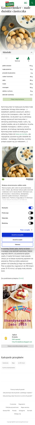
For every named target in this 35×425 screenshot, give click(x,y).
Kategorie (22, 410)
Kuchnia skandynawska (9, 367)
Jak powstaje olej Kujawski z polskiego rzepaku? (17, 392)
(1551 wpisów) (16, 339)
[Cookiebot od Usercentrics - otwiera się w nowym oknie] (26, 179)
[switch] (30, 213)
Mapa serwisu (25, 407)
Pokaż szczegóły (25, 230)
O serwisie (13, 404)
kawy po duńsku (22, 134)
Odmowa (17, 244)
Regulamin (22, 404)
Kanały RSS (6, 410)
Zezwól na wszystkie (17, 235)
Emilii (21, 278)
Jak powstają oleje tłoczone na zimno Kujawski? (17, 396)
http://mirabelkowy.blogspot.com (22, 342)
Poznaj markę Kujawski (17, 389)
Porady (14, 410)
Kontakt (29, 410)
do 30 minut (21, 363)
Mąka (13, 363)
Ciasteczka (5, 363)
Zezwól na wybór (17, 239)
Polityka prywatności (12, 407)
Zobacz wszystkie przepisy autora (17, 346)
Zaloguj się (17, 414)
